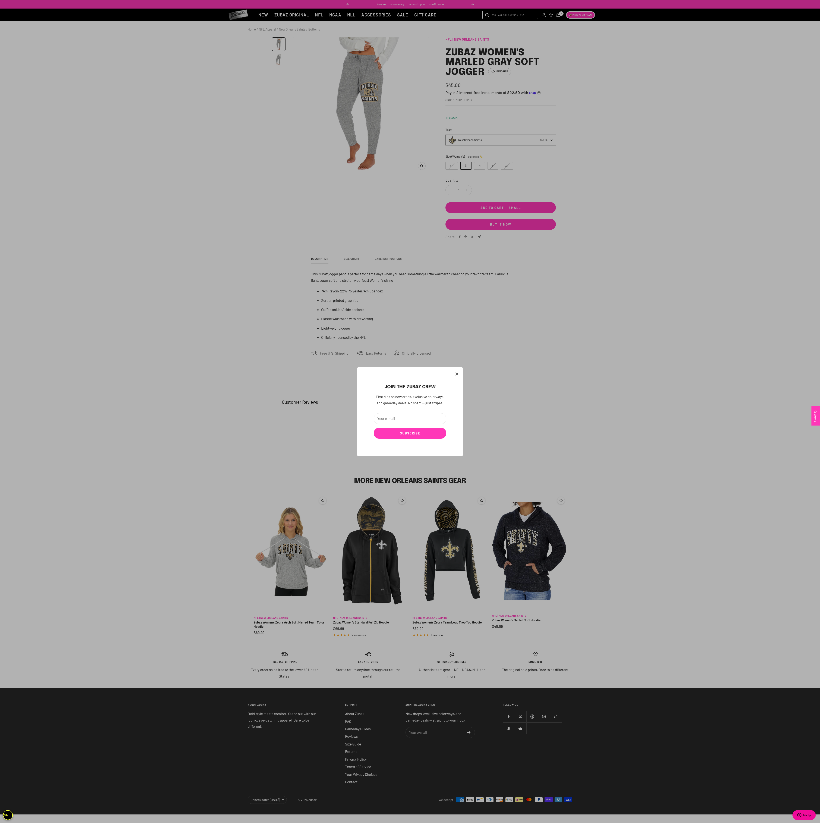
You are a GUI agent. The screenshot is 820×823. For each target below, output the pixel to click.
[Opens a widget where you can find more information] (804, 815)
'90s (5, 815)
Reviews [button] (816, 415)
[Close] (456, 374)
